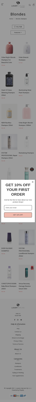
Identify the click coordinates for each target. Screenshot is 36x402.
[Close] (32, 182)
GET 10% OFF (18, 215)
